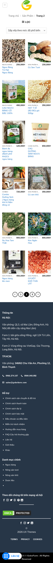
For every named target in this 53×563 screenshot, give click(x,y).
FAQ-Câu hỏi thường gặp (17, 434)
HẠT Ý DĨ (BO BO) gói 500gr (33, 110)
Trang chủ (13, 16)
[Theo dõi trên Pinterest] (18, 500)
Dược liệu (9, 480)
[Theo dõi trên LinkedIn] (22, 500)
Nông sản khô (11, 475)
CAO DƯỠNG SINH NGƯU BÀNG (34, 153)
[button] (5, 5)
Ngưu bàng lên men (7, 279)
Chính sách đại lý (13, 408)
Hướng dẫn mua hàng (15, 429)
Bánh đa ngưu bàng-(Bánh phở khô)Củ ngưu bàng (7, 154)
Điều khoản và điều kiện (16, 419)
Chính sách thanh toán (15, 403)
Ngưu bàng (10, 465)
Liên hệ (8, 439)
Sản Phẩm (27, 16)
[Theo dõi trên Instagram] (7, 500)
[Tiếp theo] (37, 294)
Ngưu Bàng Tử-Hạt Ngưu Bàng (7, 70)
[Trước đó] (15, 294)
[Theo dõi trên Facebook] (4, 500)
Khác (7, 450)
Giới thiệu (9, 445)
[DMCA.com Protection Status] (17, 513)
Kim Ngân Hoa (32, 241)
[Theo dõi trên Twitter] (11, 500)
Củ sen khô (33, 195)
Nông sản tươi (12, 470)
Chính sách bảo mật (14, 414)
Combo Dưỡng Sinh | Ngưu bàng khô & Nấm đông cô (8, 199)
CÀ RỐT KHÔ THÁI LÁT (33, 281)
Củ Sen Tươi (34, 67)
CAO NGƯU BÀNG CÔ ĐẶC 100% (8, 110)
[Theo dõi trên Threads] (15, 500)
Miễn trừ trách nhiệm (15, 424)
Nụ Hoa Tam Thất (8, 241)
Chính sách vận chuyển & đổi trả (20, 398)
